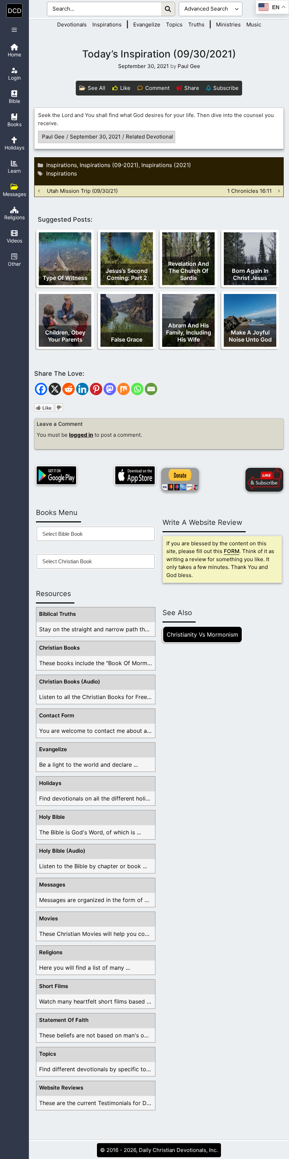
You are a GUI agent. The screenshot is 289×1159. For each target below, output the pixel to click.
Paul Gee (53, 136)
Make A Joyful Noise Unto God (250, 336)
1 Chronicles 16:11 (249, 191)
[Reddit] (68, 389)
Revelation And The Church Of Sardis (188, 270)
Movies (48, 918)
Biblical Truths (57, 614)
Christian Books (59, 647)
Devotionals (72, 24)
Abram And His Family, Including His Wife (188, 332)
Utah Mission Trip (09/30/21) (82, 191)
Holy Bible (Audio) (62, 850)
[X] (55, 389)
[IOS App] (135, 475)
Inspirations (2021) (166, 164)
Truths (196, 24)
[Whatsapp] (137, 389)
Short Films (53, 986)
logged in (81, 434)
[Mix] (123, 389)
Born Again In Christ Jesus (250, 274)
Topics (174, 24)
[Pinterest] (96, 389)
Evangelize (146, 24)
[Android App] (56, 475)
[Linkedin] (82, 389)
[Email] (151, 389)
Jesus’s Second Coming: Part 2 (127, 274)
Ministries (228, 24)
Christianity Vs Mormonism (202, 634)
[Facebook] (41, 389)
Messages (52, 884)
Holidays (50, 783)
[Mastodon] (110, 389)
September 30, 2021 (95, 136)
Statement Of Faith (63, 1020)
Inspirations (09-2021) (109, 164)
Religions (50, 952)
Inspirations (107, 24)
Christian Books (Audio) (69, 681)
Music (253, 24)
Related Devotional (149, 136)
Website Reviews (61, 1087)
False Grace (126, 339)
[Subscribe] (264, 479)
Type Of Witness (65, 277)
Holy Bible (52, 817)
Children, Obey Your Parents (65, 336)
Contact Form (56, 715)
